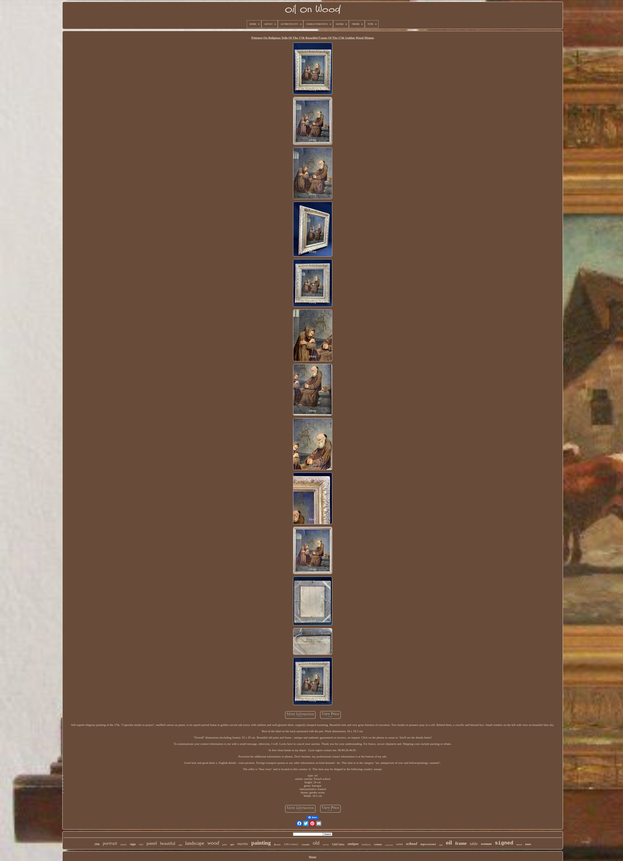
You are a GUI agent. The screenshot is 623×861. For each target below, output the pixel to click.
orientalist (306, 845)
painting (261, 843)
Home (312, 857)
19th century (291, 844)
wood (213, 843)
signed (504, 843)
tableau (338, 844)
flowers (277, 844)
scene (399, 844)
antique (353, 844)
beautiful (167, 843)
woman (486, 844)
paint (224, 844)
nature (123, 844)
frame (461, 843)
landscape (194, 843)
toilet (441, 845)
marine (242, 844)
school (411, 843)
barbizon (366, 844)
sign (133, 844)
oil (449, 842)
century (378, 844)
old (316, 843)
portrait (110, 843)
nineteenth (389, 845)
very (141, 844)
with (180, 845)
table (474, 844)
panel (152, 843)
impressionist (428, 844)
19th (97, 844)
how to (519, 845)
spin (232, 844)
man (528, 844)
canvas (326, 844)
